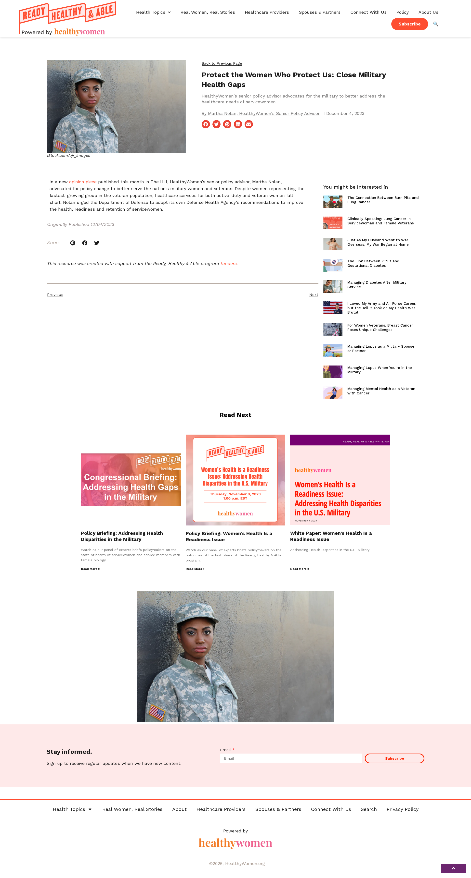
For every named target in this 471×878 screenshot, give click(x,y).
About (179, 809)
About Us (428, 12)
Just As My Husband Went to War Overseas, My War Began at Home (378, 242)
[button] (222, 64)
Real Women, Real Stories (208, 12)
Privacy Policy (403, 809)
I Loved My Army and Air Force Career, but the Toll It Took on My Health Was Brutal (381, 308)
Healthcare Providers (267, 12)
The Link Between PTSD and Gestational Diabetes (373, 263)
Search (369, 809)
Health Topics (150, 12)
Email (226, 750)
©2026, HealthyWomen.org (237, 863)
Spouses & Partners (319, 12)
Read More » (90, 569)
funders (229, 263)
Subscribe (410, 23)
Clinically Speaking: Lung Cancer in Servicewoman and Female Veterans (380, 221)
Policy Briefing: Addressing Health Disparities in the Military (122, 536)
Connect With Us (368, 12)
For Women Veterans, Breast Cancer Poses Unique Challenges (380, 327)
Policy (402, 12)
